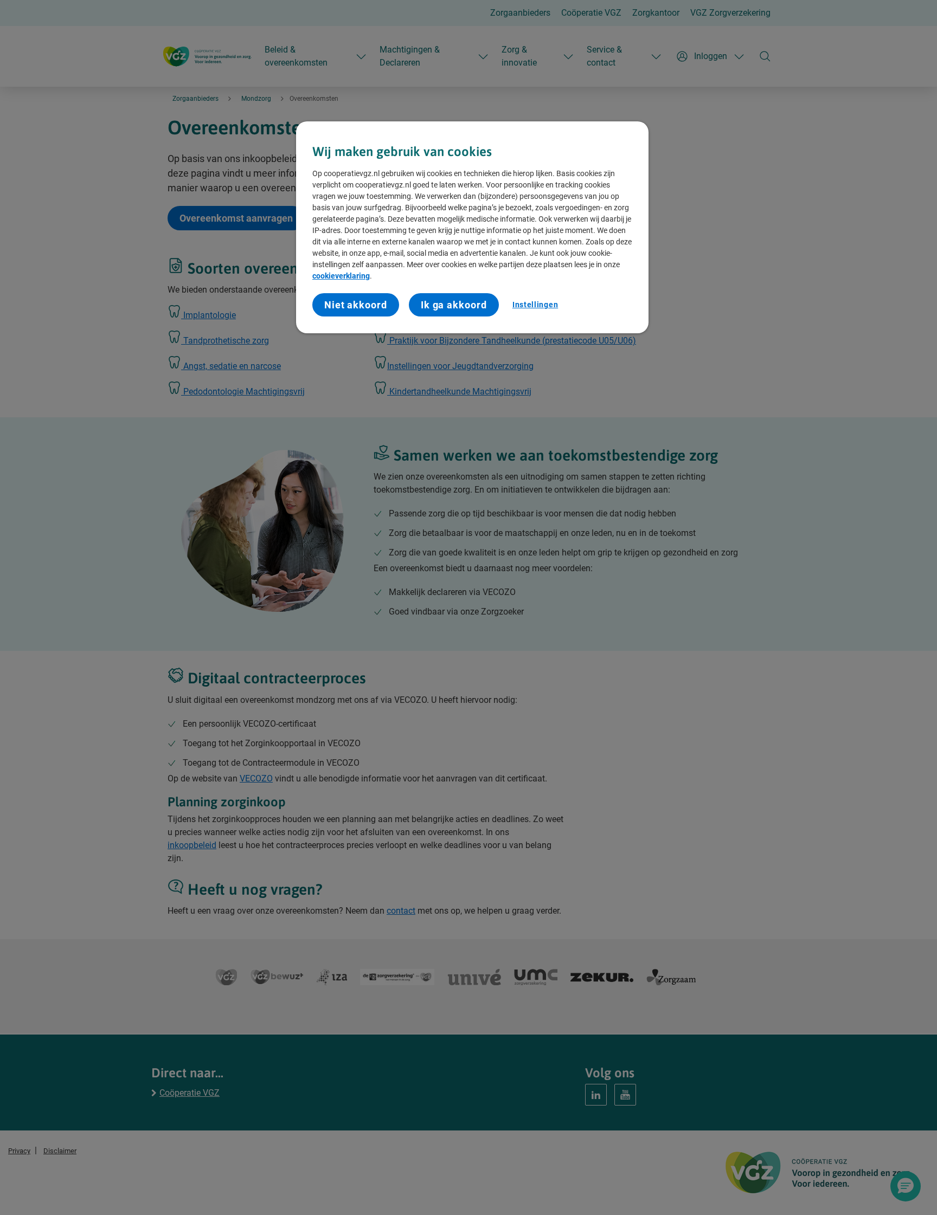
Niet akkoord (355, 305)
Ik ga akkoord (454, 305)
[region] (472, 227)
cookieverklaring (341, 276)
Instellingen (535, 304)
